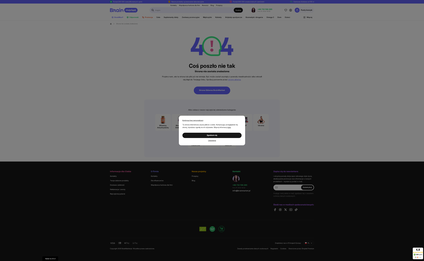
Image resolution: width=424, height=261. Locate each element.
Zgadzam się (212, 135)
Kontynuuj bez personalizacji (192, 120)
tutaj (229, 127)
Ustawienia (212, 140)
